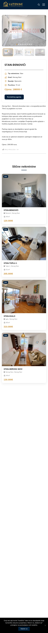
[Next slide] (42, 30)
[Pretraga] (38, 4)
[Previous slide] (5, 30)
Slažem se (24, 629)
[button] (16, 44)
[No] (45, 625)
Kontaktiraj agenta (14, 97)
